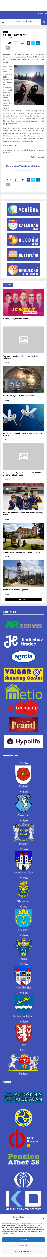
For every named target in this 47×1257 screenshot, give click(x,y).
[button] (44, 1218)
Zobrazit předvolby (23, 1252)
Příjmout (23, 1240)
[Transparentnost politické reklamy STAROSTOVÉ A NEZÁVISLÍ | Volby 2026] (23, 456)
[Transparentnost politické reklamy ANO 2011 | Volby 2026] (23, 339)
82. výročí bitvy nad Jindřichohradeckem (19, 395)
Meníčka (40, 13)
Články (5, 32)
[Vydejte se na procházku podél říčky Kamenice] (23, 536)
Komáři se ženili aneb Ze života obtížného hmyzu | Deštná (23, 434)
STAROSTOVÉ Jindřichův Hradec (15, 318)
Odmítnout (23, 1246)
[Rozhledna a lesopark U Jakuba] (23, 573)
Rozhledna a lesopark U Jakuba (15, 589)
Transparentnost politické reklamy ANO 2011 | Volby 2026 (21, 357)
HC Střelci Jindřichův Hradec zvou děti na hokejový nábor (23, 513)
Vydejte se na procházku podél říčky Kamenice (21, 552)
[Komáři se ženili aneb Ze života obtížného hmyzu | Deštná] (23, 417)
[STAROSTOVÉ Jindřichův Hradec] (23, 302)
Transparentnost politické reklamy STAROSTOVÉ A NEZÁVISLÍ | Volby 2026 (22, 474)
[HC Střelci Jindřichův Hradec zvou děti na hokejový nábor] (23, 496)
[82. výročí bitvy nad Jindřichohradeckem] (23, 379)
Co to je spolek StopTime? (23, 165)
